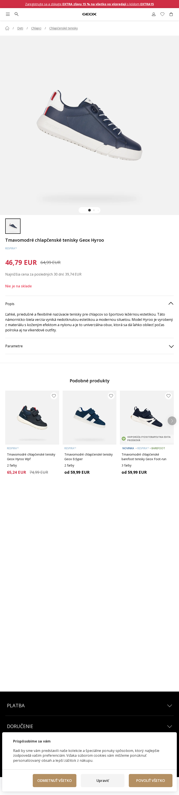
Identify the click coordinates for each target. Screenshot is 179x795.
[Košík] (171, 14)
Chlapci (36, 28)
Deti (20, 28)
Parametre (14, 346)
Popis (9, 303)
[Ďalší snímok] (172, 420)
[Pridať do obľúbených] (53, 395)
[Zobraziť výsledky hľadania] (16, 14)
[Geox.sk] (89, 14)
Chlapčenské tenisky (63, 28)
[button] (89, 210)
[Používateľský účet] (153, 14)
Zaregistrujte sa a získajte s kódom (89, 4)
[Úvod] (7, 28)
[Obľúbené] (162, 14)
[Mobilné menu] (7, 14)
